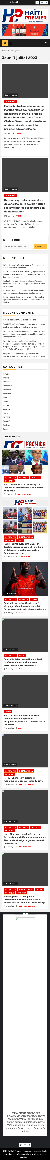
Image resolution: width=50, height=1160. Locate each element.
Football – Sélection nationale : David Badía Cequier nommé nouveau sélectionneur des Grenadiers (23, 662)
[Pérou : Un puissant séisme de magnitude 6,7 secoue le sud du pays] (25, 751)
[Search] (46, 42)
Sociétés (6, 425)
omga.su (6, 354)
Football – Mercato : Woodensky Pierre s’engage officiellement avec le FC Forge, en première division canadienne (24, 283)
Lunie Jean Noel (24, 494)
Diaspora (6, 382)
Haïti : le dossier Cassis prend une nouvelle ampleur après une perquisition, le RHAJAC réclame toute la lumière (23, 299)
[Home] (4, 43)
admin (20, 133)
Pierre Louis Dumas (26, 784)
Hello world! (32, 320)
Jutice (5, 401)
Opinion (6, 405)
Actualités (11, 101)
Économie (7, 390)
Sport (5, 429)
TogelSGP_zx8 (9, 324)
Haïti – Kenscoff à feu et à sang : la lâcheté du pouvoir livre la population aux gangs (24, 487)
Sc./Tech (6, 417)
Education (7, 394)
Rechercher (14, 240)
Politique (6, 409)
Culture (6, 378)
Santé (5, 413)
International (8, 398)
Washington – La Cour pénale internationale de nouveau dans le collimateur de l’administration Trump (24, 899)
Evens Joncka (24, 556)
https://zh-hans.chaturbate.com (16, 341)
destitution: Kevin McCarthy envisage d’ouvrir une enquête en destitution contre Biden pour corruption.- (24, 334)
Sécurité (6, 421)
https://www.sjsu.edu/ (12, 331)
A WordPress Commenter (13, 320)
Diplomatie (7, 386)
